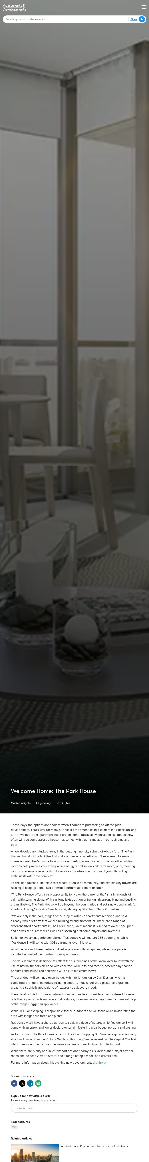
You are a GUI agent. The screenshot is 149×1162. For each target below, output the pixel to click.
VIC (14, 1127)
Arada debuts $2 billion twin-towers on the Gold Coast (95, 1146)
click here (99, 1063)
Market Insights (21, 803)
